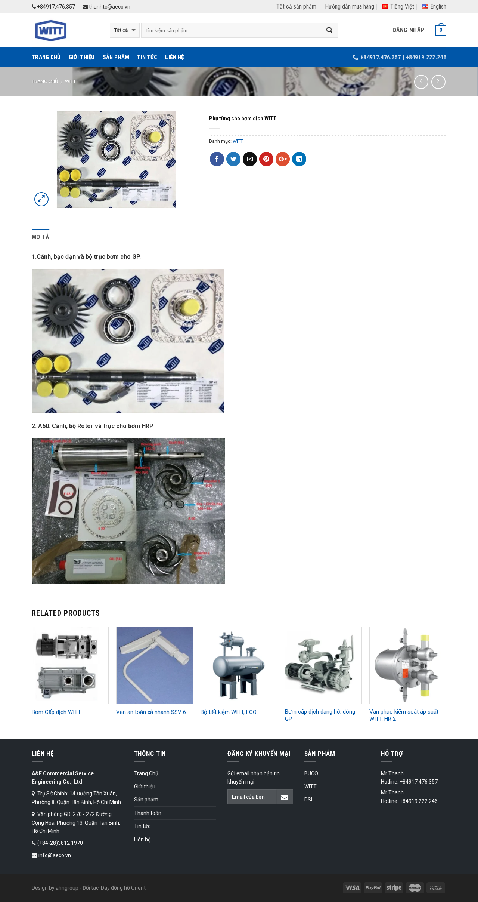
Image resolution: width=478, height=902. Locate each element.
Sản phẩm (116, 57)
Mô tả (41, 237)
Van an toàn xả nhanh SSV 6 (151, 712)
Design (40, 888)
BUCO (311, 773)
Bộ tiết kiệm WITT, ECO (229, 712)
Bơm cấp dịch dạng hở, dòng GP (320, 715)
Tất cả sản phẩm (296, 6)
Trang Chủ (46, 57)
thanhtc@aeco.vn (109, 7)
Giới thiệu (82, 57)
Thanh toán (147, 813)
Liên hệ (174, 57)
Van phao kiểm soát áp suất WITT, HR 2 (403, 715)
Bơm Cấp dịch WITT (56, 712)
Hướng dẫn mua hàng (349, 6)
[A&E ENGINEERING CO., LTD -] (65, 30)
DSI (308, 800)
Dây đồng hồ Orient (123, 888)
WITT (70, 81)
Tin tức (147, 57)
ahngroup (67, 888)
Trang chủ (45, 81)
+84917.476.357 (55, 7)
